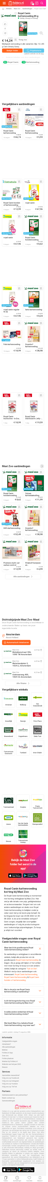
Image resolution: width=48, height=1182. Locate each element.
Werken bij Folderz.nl (10, 1061)
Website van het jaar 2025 (11, 1064)
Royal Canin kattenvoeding (27, 960)
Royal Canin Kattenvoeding (15, 977)
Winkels (9, 9)
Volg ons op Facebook (10, 1078)
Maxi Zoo (17, 9)
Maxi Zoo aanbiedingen (16, 466)
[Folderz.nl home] (16, 3)
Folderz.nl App (7, 1053)
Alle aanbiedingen (8, 1047)
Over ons (5, 1056)
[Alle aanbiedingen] (42, 466)
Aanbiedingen (27, 9)
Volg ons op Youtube (10, 1084)
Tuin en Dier (32, 969)
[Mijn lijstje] (37, 3)
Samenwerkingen (8, 1101)
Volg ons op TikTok (9, 1087)
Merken (5, 1050)
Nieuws (5, 1067)
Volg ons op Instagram (10, 1081)
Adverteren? (6, 1044)
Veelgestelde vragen (9, 1041)
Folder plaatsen (8, 1058)
